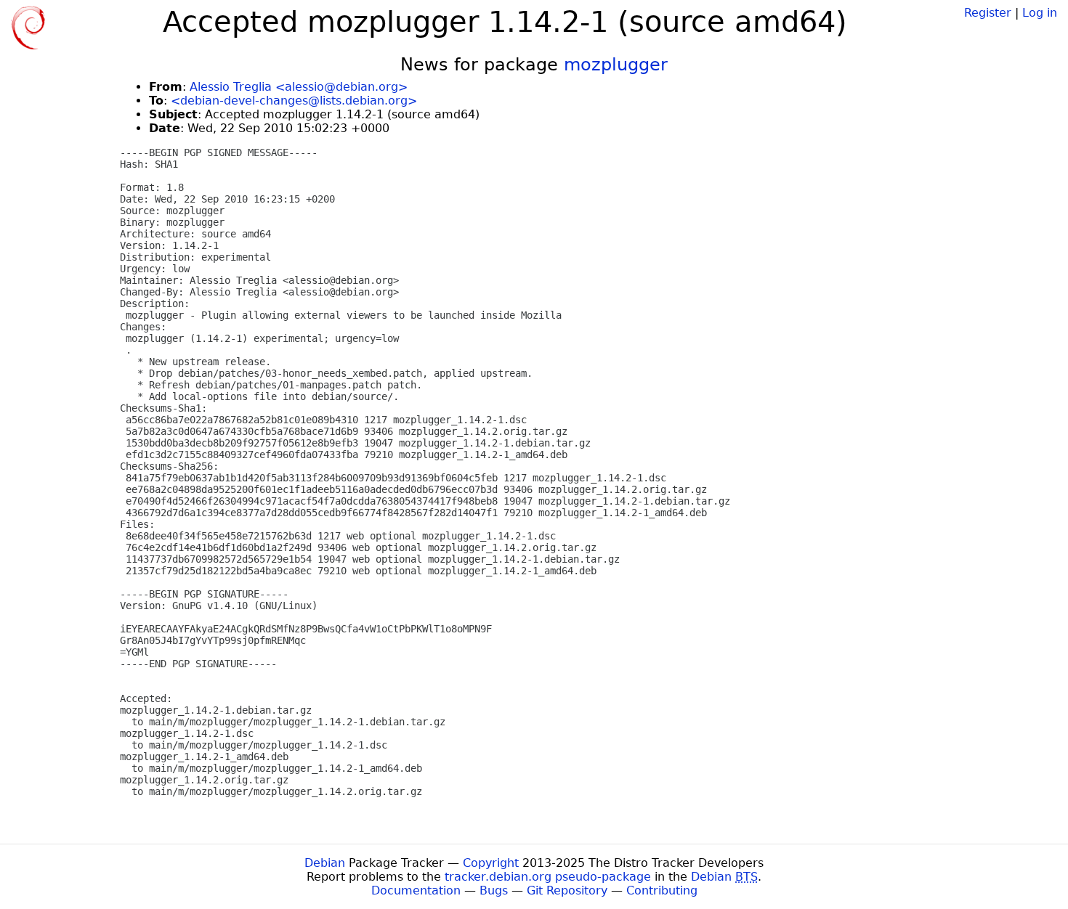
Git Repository (567, 890)
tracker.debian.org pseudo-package (548, 877)
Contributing (661, 890)
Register (987, 13)
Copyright (491, 863)
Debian (324, 863)
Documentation (416, 890)
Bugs (494, 890)
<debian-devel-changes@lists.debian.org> (294, 100)
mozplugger (616, 64)
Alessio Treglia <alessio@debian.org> (299, 87)
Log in (1039, 13)
